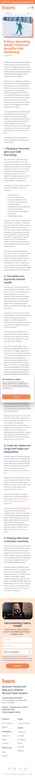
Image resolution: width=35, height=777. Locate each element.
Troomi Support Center (11, 712)
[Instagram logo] (9, 768)
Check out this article (14, 253)
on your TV (12, 470)
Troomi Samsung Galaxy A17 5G (22, 2)
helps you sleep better (20, 508)
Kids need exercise (10, 159)
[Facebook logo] (14, 768)
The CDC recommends (18, 169)
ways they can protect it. (16, 439)
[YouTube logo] (20, 768)
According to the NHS (11, 185)
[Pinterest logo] (25, 768)
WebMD (14, 320)
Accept (16, 397)
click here (26, 258)
